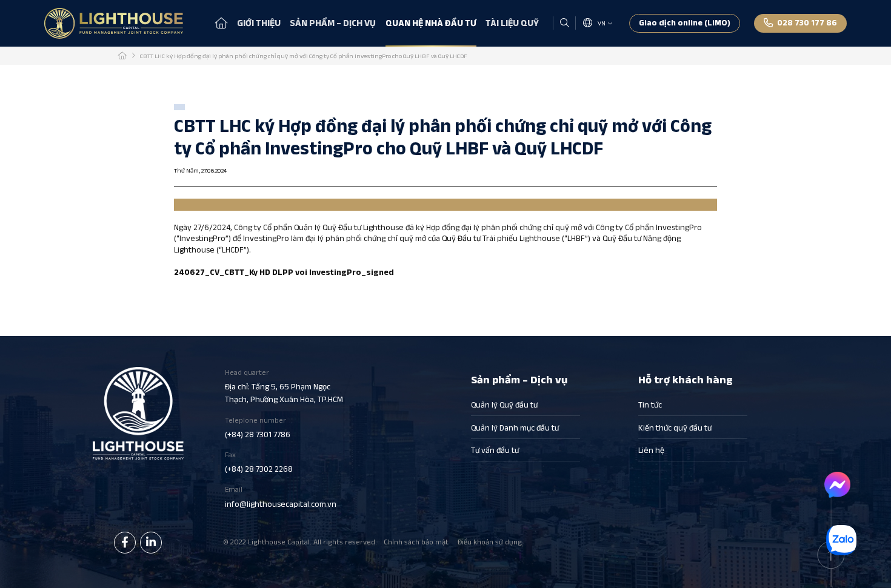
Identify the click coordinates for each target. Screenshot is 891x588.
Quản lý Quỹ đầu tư (504, 404)
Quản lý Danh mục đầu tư (515, 427)
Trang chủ (221, 23)
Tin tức (650, 404)
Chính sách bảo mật (416, 542)
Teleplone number (257, 427)
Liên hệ (651, 450)
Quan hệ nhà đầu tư (430, 23)
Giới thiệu (259, 23)
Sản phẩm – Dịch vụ (333, 23)
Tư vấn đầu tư (495, 450)
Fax (259, 462)
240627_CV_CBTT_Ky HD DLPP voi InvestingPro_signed (284, 272)
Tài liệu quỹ (512, 23)
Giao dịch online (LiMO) (684, 22)
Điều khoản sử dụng (490, 542)
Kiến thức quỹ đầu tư (675, 427)
